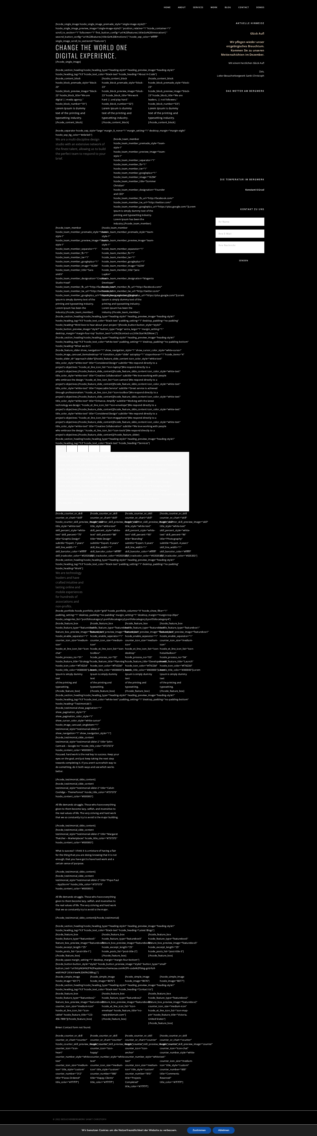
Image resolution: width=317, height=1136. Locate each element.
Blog (228, 7)
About (182, 7)
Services (198, 7)
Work (214, 7)
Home (167, 7)
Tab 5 (105, 448)
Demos (260, 7)
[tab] (61, 448)
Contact (243, 7)
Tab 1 (61, 448)
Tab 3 (83, 448)
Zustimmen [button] (199, 1130)
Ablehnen (223, 1130)
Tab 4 (94, 448)
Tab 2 (72, 448)
